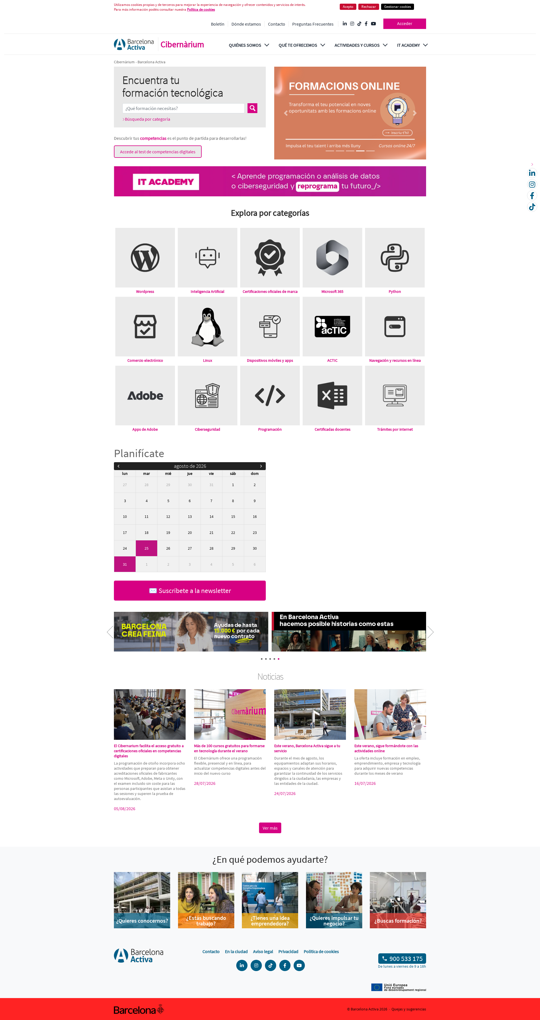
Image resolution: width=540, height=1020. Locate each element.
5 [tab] (278, 659)
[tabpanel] (192, 632)
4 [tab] (274, 659)
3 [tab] (270, 659)
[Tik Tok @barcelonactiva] (359, 23)
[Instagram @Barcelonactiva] (352, 23)
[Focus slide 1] (330, 150)
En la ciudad (236, 951)
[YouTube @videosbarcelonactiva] (373, 23)
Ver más (270, 828)
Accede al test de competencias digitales (157, 151)
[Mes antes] (118, 466)
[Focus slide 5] (370, 150)
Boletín (217, 24)
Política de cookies (321, 951)
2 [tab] (266, 659)
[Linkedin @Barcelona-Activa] (345, 23)
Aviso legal (263, 951)
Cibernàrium (182, 44)
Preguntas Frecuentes (313, 24)
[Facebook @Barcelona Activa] (366, 23)
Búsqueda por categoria (147, 119)
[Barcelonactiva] (134, 44)
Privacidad (288, 951)
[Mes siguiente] (261, 466)
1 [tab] (261, 659)
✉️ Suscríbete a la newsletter (190, 590)
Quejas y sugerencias (409, 1009)
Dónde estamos (246, 24)
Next (426, 636)
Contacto (276, 24)
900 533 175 (406, 958)
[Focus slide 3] (350, 150)
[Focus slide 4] (360, 150)
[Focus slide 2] (340, 150)
